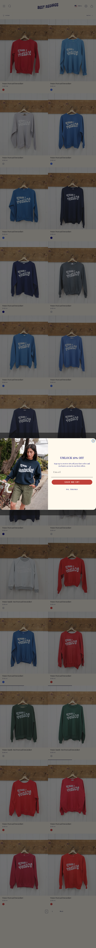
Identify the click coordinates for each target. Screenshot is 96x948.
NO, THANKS (72, 489)
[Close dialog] (93, 440)
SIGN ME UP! (72, 482)
